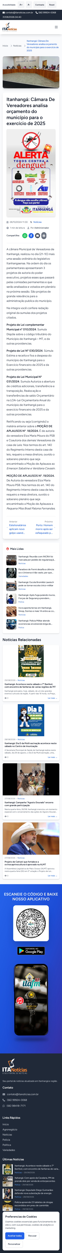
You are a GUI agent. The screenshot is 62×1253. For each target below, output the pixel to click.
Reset (52, 5)
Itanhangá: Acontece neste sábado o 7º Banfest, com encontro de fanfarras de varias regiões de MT (30, 685)
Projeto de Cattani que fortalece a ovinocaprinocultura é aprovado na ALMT (25, 863)
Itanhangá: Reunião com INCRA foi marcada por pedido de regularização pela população (36, 559)
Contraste (39, 5)
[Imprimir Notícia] (43, 235)
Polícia (6, 1139)
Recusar (32, 1235)
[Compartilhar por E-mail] (37, 235)
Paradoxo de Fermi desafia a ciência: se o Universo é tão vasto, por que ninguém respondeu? (36, 572)
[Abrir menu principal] (56, 27)
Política (7, 1144)
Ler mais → (52, 698)
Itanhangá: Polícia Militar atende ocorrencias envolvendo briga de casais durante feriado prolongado (35, 624)
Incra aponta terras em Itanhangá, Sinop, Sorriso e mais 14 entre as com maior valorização (36, 611)
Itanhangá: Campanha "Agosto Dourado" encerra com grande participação (29, 804)
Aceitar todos (15, 1235)
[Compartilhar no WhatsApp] (24, 235)
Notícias (17, 45)
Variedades (9, 1150)
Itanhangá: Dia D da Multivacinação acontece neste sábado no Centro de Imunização (31, 745)
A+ (21, 4)
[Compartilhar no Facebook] (31, 235)
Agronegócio (10, 1129)
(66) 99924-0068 (47, 12)
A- (29, 4)
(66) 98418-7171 (16, 1105)
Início (5, 45)
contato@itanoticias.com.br (22, 1094)
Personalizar (14, 1244)
